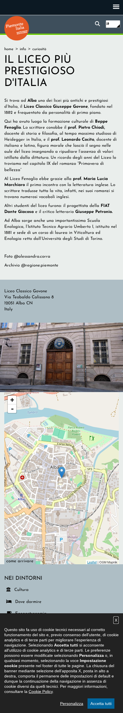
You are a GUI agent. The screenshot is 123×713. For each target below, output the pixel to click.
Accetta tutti (101, 703)
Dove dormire (27, 602)
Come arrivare (19, 561)
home (8, 49)
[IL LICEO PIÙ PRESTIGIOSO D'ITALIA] (61, 357)
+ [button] (12, 399)
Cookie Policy (41, 691)
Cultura (22, 589)
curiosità (39, 49)
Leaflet (92, 562)
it (107, 24)
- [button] (12, 409)
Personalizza (71, 703)
